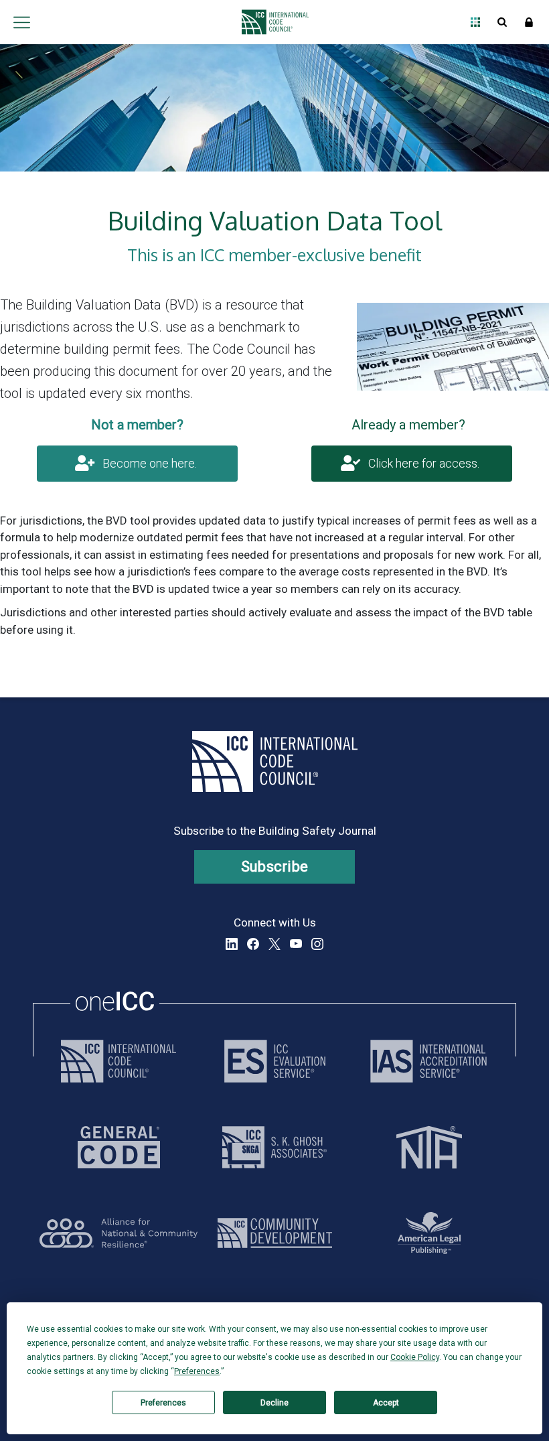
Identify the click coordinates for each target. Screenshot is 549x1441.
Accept (386, 1403)
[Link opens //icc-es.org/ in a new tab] (274, 1061)
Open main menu (21, 22)
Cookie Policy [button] (414, 1357)
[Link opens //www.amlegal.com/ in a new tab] (429, 1233)
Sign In (529, 22)
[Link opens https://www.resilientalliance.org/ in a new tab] (119, 1233)
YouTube (296, 944)
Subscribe (275, 866)
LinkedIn (232, 944)
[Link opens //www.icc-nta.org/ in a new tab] (429, 1147)
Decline (274, 1403)
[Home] (271, 22)
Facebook (253, 944)
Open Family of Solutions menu (475, 22)
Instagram (317, 944)
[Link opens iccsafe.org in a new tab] (118, 1061)
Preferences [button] (197, 1371)
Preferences (163, 1403)
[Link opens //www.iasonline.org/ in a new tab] (428, 1061)
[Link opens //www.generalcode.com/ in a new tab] (119, 1147)
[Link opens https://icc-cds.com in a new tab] (275, 1233)
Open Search (502, 22)
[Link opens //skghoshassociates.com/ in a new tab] (274, 1147)
